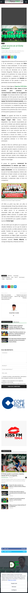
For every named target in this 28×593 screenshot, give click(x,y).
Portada (6, 5)
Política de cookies (12, 580)
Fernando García (4, 477)
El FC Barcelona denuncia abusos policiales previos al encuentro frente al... (17, 493)
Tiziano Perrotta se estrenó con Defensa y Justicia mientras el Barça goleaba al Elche (17, 333)
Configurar (14, 589)
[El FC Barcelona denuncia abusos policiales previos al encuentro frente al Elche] (4, 340)
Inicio (2, 5)
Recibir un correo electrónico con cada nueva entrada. (14, 383)
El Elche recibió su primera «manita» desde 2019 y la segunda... (12, 474)
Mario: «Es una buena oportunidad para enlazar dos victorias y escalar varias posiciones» (7, 297)
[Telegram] (15, 57)
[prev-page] (2, 345)
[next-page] (4, 345)
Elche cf (16, 277)
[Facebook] (2, 57)
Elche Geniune (21, 277)
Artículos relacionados (7, 322)
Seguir (24, 551)
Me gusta (24, 548)
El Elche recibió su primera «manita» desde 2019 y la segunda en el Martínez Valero (17, 327)
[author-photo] (14, 311)
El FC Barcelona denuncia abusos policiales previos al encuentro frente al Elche (17, 340)
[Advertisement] (14, 16)
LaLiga (3, 278)
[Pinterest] (9, 57)
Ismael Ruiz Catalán (7, 55)
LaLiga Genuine (9, 278)
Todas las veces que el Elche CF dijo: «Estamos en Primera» (21, 296)
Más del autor (16, 322)
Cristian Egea (15, 275)
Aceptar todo (14, 583)
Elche (12, 277)
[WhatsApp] (12, 57)
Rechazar (14, 586)
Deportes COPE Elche (6, 277)
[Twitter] (5, 57)
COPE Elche (10, 275)
